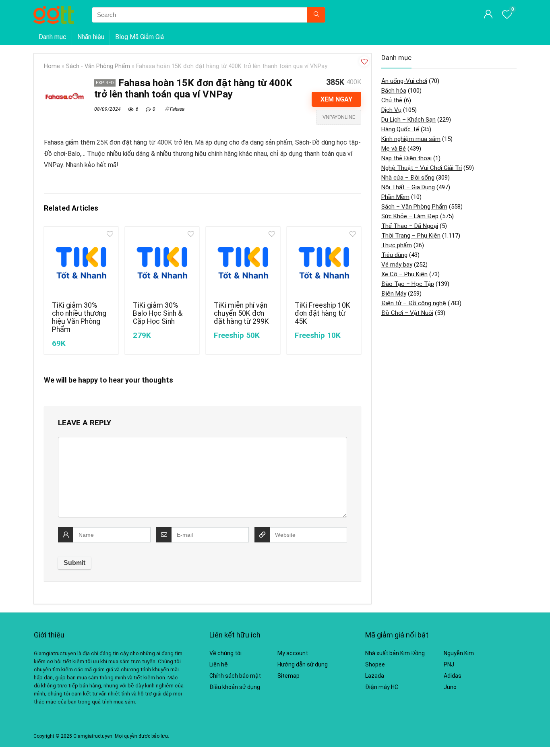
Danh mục (52, 37)
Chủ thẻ (391, 100)
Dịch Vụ (391, 110)
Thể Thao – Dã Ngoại (409, 226)
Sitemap (288, 676)
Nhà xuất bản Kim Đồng (395, 653)
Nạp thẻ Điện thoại (406, 158)
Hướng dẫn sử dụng (302, 664)
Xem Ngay (336, 99)
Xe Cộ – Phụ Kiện (404, 274)
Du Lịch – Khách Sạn (408, 119)
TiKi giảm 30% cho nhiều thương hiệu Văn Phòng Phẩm (79, 317)
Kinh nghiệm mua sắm (410, 139)
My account (292, 653)
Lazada (374, 676)
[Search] (316, 15)
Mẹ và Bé (393, 148)
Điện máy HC (381, 687)
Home (52, 66)
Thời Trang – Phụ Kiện (410, 235)
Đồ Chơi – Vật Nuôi (407, 313)
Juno (450, 687)
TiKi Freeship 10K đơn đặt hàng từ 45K (322, 313)
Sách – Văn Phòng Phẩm (414, 206)
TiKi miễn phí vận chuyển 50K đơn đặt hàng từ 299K (241, 313)
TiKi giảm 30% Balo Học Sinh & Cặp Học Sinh (157, 313)
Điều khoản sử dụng (234, 687)
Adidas (452, 676)
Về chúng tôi (225, 653)
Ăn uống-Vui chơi (404, 81)
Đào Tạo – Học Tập (407, 284)
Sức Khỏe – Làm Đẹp (409, 216)
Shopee (375, 664)
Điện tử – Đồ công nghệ (413, 303)
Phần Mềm (395, 197)
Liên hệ (218, 664)
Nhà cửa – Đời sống (407, 177)
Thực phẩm (396, 245)
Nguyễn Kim (459, 653)
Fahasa (177, 109)
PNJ (449, 664)
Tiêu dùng (394, 255)
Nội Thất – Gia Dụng (408, 187)
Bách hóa (393, 90)
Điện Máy (393, 293)
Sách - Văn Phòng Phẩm (98, 66)
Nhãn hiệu (90, 37)
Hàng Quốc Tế (400, 129)
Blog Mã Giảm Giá (139, 37)
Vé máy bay (396, 264)
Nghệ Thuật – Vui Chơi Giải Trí (421, 168)
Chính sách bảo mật (235, 676)
